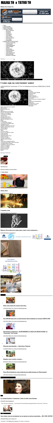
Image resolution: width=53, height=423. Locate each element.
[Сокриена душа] (14, 207)
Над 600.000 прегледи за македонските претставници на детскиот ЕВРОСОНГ (26, 318)
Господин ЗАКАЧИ (7, 29)
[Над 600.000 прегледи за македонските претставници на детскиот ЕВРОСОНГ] (10, 316)
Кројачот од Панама (10, 55)
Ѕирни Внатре (11, 79)
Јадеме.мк (8, 32)
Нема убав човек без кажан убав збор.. (15, 305)
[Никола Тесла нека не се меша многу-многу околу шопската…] (14, 227)
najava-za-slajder (4, 79)
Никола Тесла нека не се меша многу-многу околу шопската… (19, 230)
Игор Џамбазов (9, 54)
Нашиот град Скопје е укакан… (13, 359)
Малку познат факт (7, 27)
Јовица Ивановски (10, 45)
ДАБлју (8, 47)
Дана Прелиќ (9, 51)
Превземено (9, 40)
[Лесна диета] (14, 188)
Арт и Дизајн (9, 36)
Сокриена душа (5, 210)
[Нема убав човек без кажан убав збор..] (10, 302)
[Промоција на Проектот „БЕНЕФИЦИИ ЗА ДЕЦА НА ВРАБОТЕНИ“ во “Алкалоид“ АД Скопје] (10, 328)
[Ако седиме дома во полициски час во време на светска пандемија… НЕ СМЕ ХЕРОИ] (7, 411)
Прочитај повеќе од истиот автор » (9, 169)
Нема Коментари (23, 308)
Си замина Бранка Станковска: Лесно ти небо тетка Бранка (19, 398)
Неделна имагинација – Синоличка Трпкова (16, 346)
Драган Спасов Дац (10, 42)
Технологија (9, 34)
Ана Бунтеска (9, 44)
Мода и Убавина (10, 30)
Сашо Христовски (10, 52)
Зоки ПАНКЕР (9, 46)
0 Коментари (28, 86)
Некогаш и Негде (10, 37)
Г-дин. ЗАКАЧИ (19, 79)
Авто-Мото (8, 35)
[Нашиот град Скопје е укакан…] (10, 356)
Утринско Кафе (7, 26)
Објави (24, 79)
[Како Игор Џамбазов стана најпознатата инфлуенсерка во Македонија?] (10, 369)
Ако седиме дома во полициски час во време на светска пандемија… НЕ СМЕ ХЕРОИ (26, 416)
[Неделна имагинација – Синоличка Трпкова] (10, 343)
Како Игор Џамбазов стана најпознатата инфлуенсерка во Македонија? (25, 372)
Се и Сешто (9, 39)
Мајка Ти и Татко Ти (7, 6)
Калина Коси (9, 49)
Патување (8, 31)
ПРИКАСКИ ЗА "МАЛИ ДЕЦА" (34, 79)
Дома (4, 25)
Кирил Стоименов (10, 232)
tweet (2, 395)
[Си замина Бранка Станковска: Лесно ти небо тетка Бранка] (16, 393)
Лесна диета (4, 190)
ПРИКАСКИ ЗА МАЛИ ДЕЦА (10, 41)
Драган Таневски (10, 50)
